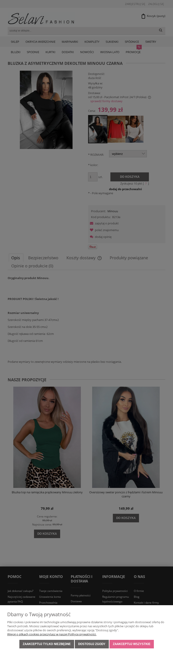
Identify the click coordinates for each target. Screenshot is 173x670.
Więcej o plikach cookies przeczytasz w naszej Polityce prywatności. (51, 634)
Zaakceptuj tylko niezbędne (47, 644)
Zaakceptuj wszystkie (131, 644)
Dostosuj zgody (91, 644)
